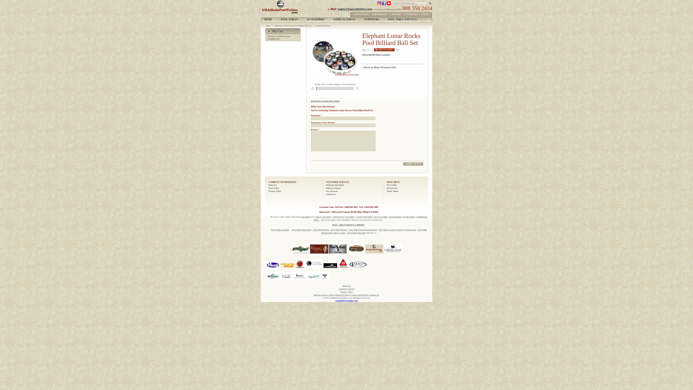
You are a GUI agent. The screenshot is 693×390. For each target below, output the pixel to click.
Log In (424, 14)
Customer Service (337, 182)
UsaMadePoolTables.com (346, 301)
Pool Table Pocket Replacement (363, 230)
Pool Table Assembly (280, 230)
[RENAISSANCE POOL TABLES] (319, 254)
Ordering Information (335, 185)
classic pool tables (323, 217)
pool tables (305, 217)
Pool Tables (392, 185)
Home (268, 19)
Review (314, 130)
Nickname (315, 115)
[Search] (430, 3)
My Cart (396, 14)
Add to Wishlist (368, 54)
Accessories (392, 188)
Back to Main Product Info (379, 67)
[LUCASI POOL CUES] (314, 258)
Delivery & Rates (333, 188)
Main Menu (393, 182)
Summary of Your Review (323, 123)
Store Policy (274, 188)
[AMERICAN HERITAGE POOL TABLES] (300, 254)
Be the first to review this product (325, 101)
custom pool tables (364, 217)
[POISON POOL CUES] (300, 258)
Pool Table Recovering (301, 230)
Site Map (317, 295)
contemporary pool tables (343, 217)
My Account (362, 14)
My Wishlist (380, 14)
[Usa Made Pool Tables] (281, 9)
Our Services (332, 191)
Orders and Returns (360, 295)
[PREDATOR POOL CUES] (287, 258)
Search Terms (328, 295)
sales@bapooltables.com (355, 9)
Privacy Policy (275, 191)
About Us (273, 185)
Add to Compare (383, 54)
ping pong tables (381, 217)
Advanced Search (342, 295)
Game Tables (392, 191)
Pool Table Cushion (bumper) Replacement (397, 230)
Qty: (364, 50)
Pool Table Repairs (338, 230)
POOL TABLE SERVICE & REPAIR (348, 225)
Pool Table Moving (321, 230)
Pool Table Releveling (356, 233)
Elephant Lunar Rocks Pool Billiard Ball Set (293, 26)
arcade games (409, 217)
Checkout (412, 14)
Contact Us (331, 194)
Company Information (282, 182)
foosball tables (395, 217)
